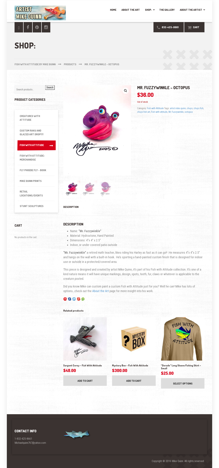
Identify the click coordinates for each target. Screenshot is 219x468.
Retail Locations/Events (31, 193)
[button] (126, 91)
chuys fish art (143, 112)
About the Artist (191, 9)
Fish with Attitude (155, 108)
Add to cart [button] (85, 380)
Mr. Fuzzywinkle (176, 112)
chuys (190, 108)
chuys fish (198, 108)
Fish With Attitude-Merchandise (32, 157)
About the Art (130, 9)
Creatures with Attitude (30, 118)
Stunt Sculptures (31, 206)
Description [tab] (71, 207)
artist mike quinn (178, 108)
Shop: (148, 9)
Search (50, 87)
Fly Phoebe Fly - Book (33, 170)
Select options (182, 383)
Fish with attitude (159, 112)
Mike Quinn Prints (31, 181)
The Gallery (167, 9)
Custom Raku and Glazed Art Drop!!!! (31, 132)
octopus (189, 112)
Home (113, 9)
